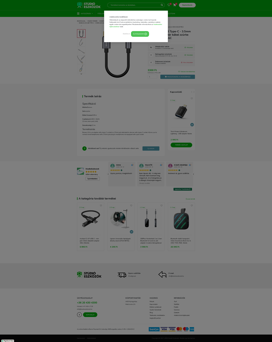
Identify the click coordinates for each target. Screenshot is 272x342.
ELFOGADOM (138, 34)
